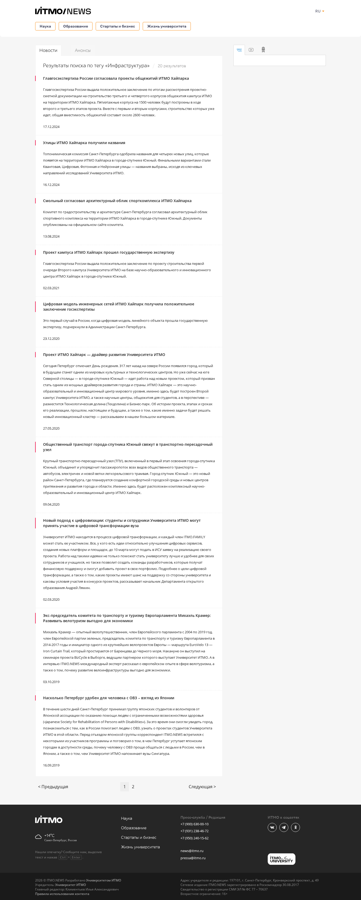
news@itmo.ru (192, 850)
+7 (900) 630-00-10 (195, 824)
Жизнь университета (166, 26)
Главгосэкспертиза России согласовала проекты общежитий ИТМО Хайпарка (116, 78)
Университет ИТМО (70, 885)
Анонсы (83, 50)
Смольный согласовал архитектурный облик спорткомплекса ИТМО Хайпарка (117, 200)
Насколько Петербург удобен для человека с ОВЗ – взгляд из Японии (108, 697)
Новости (48, 50)
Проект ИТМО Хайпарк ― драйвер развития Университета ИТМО (104, 354)
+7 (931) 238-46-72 (195, 830)
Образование (75, 26)
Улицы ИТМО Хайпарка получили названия (84, 142)
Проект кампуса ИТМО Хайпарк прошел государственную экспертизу (108, 252)
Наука (45, 26)
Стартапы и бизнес (117, 26)
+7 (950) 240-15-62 (195, 838)
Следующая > (202, 787)
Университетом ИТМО (103, 880)
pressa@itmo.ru (193, 858)
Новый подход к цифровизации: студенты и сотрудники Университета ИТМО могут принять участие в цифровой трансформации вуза (122, 523)
